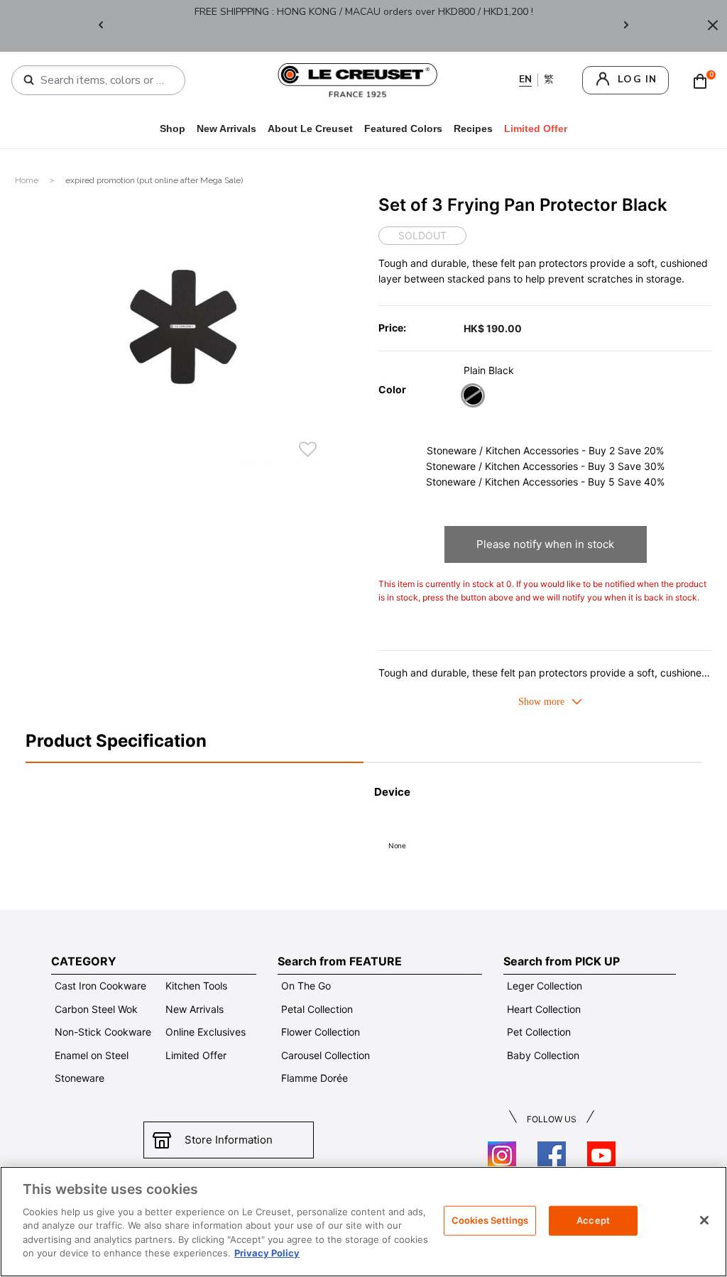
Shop (172, 128)
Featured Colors (403, 128)
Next (626, 26)
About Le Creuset (310, 128)
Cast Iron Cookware (100, 986)
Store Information (229, 1139)
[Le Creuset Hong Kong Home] (358, 79)
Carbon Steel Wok (96, 1009)
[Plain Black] (472, 397)
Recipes (473, 128)
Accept (593, 1220)
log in (637, 79)
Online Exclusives (205, 1032)
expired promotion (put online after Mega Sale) (154, 180)
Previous (100, 26)
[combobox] (104, 80)
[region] (363, 1221)
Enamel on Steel (92, 1055)
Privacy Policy (267, 1253)
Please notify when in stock (545, 544)
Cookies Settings (490, 1220)
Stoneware (79, 1078)
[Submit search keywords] (29, 80)
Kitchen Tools (196, 986)
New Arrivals (226, 128)
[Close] (713, 26)
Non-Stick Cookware (103, 1032)
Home (27, 180)
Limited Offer (195, 1055)
